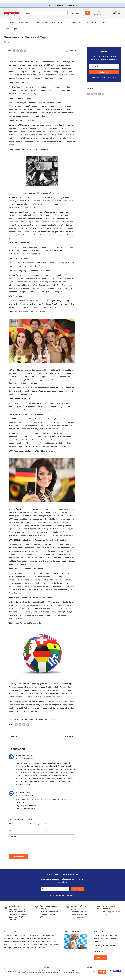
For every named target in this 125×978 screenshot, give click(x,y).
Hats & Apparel (24, 22)
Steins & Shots (41, 22)
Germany (7, 42)
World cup (51, 719)
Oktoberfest (29, 719)
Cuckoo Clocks (57, 22)
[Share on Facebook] (14, 50)
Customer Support (10, 29)
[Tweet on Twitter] (21, 50)
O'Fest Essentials (75, 22)
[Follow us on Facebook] (88, 93)
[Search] (87, 13)
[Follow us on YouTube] (103, 93)
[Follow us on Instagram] (95, 93)
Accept (102, 972)
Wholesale (107, 22)
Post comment (18, 857)
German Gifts (9, 22)
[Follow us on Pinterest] (99, 93)
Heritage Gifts (92, 22)
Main (22, 719)
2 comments (73, 51)
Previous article (16, 736)
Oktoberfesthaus (41, 719)
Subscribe (104, 72)
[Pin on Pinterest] (17, 50)
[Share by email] (25, 50)
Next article (69, 736)
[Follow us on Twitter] (92, 93)
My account (99, 14)
